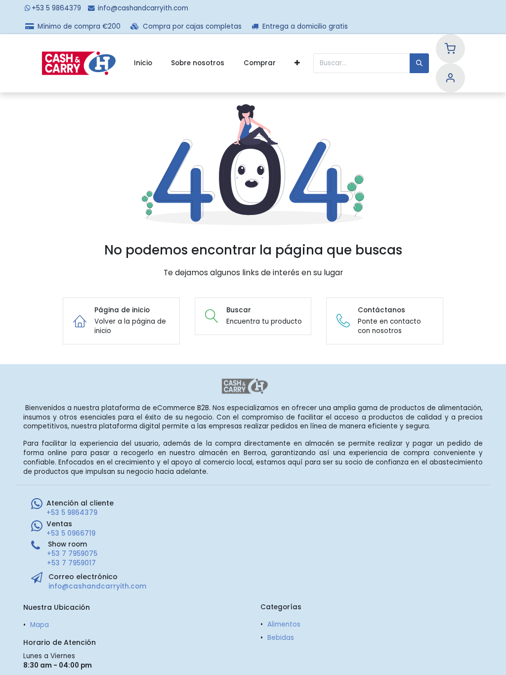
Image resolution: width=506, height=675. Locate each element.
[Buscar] (419, 63)
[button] (297, 63)
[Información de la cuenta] (450, 79)
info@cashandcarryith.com (143, 8)
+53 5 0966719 (70, 533)
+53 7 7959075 (72, 553)
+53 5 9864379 (56, 8)
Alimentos (283, 624)
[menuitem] (143, 63)
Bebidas (280, 637)
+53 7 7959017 (71, 563)
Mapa (39, 625)
